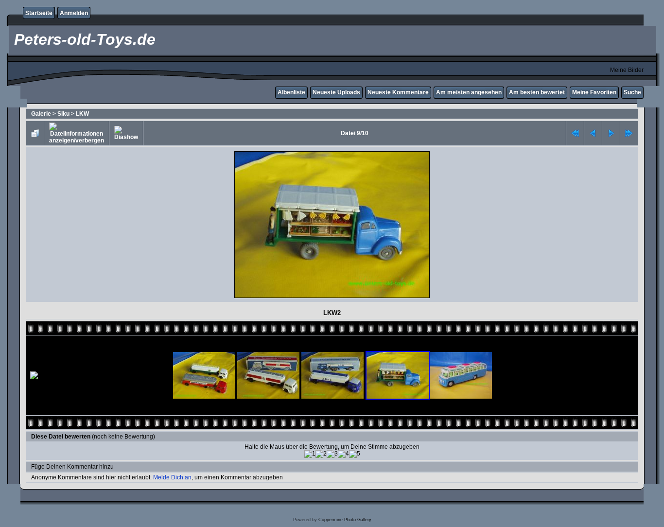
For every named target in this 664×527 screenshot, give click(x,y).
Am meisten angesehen (469, 92)
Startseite (38, 13)
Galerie (41, 113)
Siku (63, 113)
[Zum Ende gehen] (629, 133)
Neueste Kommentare (398, 92)
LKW (82, 113)
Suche (632, 92)
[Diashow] (126, 133)
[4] (343, 454)
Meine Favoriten (594, 92)
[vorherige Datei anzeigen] (593, 133)
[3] (332, 454)
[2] (321, 454)
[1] (309, 454)
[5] (354, 454)
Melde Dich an (172, 477)
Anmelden (74, 13)
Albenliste (291, 92)
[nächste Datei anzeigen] (611, 133)
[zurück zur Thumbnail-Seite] (35, 133)
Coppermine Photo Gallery (344, 519)
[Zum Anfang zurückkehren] (575, 133)
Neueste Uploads (336, 92)
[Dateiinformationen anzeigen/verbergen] (76, 133)
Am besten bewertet (537, 92)
